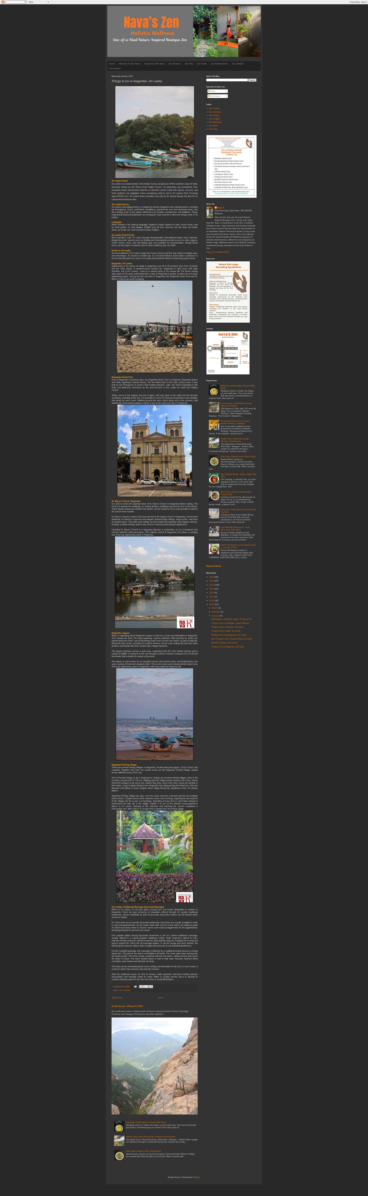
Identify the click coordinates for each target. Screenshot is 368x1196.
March (215, 608)
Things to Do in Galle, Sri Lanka (225, 631)
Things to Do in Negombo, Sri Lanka (227, 647)
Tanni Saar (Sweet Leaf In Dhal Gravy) (143, 1151)
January (216, 616)
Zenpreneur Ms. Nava (154, 64)
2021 (212, 596)
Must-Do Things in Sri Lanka (224, 642)
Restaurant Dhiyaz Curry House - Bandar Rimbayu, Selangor (236, 422)
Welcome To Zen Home (129, 64)
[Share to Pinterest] (151, 986)
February (216, 612)
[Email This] (140, 986)
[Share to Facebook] (148, 986)
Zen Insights (214, 119)
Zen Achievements (219, 64)
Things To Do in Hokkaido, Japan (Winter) (230, 623)
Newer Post (117, 997)
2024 (212, 585)
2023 (212, 589)
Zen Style (213, 125)
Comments (215, 96)
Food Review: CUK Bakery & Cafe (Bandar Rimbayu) (236, 404)
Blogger (196, 1177)
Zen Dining (214, 115)
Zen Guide (202, 64)
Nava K (220, 208)
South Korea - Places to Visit (127, 1006)
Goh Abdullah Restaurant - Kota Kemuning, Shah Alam (235, 528)
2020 (212, 600)
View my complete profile (217, 252)
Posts (212, 91)
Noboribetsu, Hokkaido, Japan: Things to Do (231, 619)
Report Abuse (213, 566)
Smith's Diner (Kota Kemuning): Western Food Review (150, 1136)
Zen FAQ (189, 64)
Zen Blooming (215, 122)
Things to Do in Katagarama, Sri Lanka (229, 635)
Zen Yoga (213, 129)
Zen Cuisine (214, 108)
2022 (212, 592)
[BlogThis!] (143, 986)
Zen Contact (115, 68)
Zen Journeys (125, 990)
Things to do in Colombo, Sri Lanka (227, 627)
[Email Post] (135, 987)
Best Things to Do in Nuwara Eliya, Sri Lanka (231, 639)
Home (112, 64)
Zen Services (175, 64)
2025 (212, 581)
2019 (212, 604)
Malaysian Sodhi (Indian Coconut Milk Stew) (146, 1122)
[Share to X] (146, 986)
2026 (212, 577)
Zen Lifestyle (238, 64)
